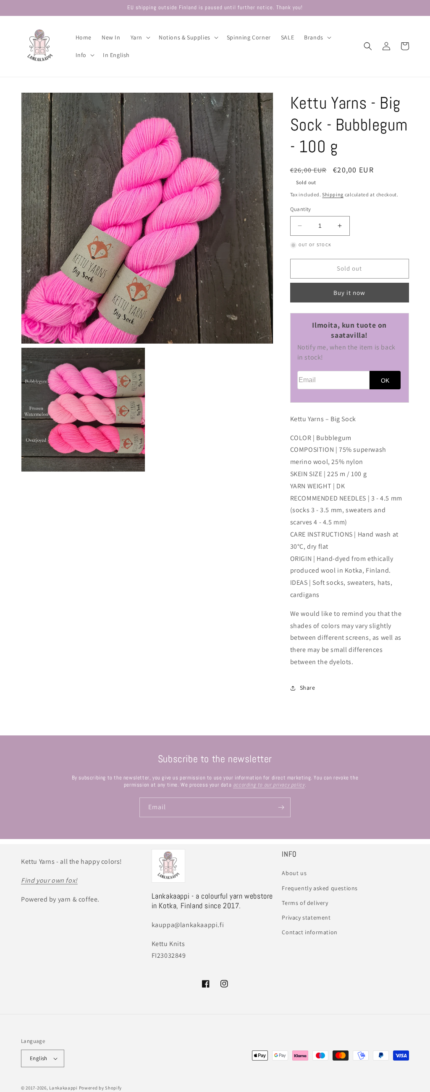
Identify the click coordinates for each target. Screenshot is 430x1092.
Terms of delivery (305, 903)
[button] (140, 37)
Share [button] (307, 687)
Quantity (300, 209)
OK (385, 380)
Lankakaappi (63, 1088)
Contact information (309, 932)
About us (294, 873)
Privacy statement (306, 917)
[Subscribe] (281, 807)
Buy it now (349, 293)
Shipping (332, 194)
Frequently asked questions (320, 888)
